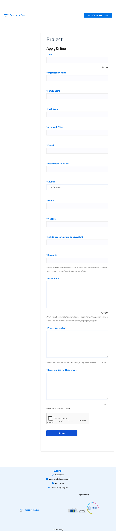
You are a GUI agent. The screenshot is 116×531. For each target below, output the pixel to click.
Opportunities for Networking (61, 370)
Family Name (53, 90)
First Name (52, 109)
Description (52, 278)
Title (49, 54)
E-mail (50, 145)
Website (51, 218)
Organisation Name (56, 72)
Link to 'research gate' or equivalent (64, 237)
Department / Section (57, 163)
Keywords (51, 255)
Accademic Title (54, 127)
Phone (50, 200)
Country (50, 181)
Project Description (56, 328)
